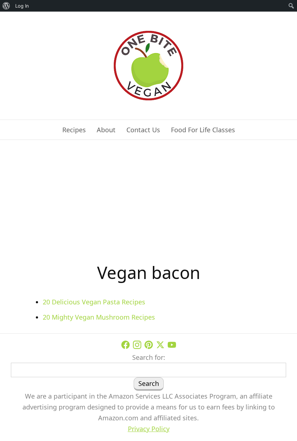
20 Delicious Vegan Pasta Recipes (94, 302)
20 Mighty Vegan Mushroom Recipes (99, 317)
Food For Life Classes (203, 129)
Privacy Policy (149, 428)
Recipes (74, 129)
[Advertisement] (148, 205)
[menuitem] (6, 6)
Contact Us (143, 129)
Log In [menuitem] (22, 6)
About (106, 129)
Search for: (148, 357)
